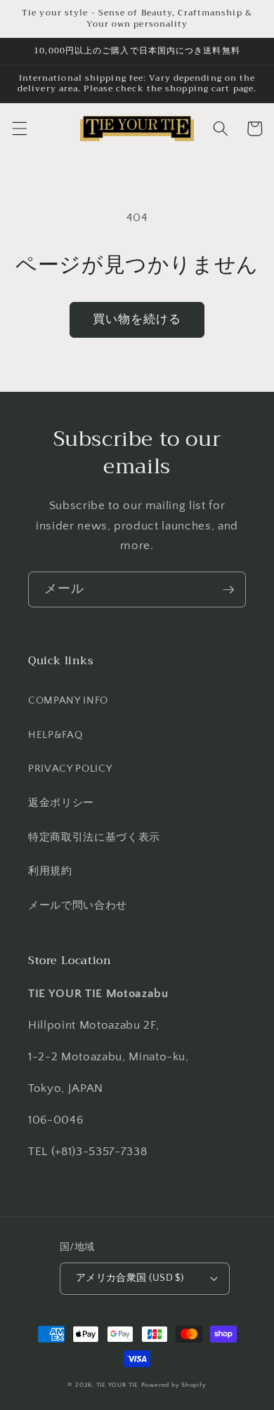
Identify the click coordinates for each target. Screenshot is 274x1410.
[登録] (228, 590)
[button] (19, 128)
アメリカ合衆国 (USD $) (130, 1278)
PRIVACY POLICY (70, 769)
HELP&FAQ (55, 735)
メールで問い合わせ (77, 905)
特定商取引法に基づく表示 (94, 837)
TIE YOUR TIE (117, 1384)
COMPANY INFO (68, 700)
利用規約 (50, 871)
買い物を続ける (137, 319)
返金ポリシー (61, 803)
